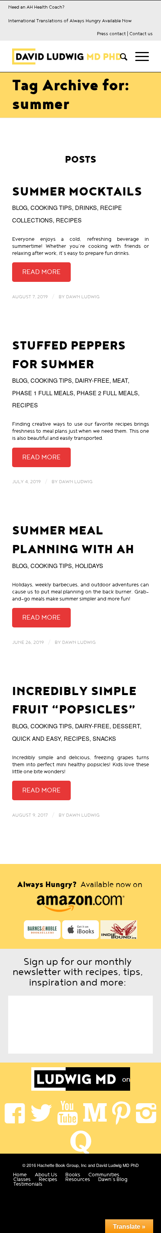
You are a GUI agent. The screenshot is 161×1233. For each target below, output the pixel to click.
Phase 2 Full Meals (107, 393)
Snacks (104, 738)
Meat (120, 380)
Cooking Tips (51, 207)
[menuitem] (119, 56)
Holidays (89, 565)
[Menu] (138, 56)
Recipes (69, 220)
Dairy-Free (92, 380)
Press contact (111, 33)
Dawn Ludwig (83, 296)
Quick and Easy (36, 738)
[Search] (119, 56)
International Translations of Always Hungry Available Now (70, 20)
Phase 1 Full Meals (42, 393)
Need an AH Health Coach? (36, 7)
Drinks (86, 207)
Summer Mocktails (77, 192)
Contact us (141, 33)
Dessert (126, 726)
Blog (19, 207)
